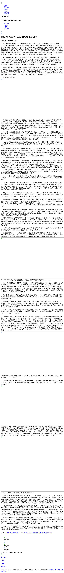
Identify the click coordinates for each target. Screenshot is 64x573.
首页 (5, 6)
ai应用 (6, 11)
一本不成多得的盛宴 (12, 533)
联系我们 (6, 13)
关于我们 (6, 7)
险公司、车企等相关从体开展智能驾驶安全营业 (38, 533)
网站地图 (51, 569)
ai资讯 (6, 9)
